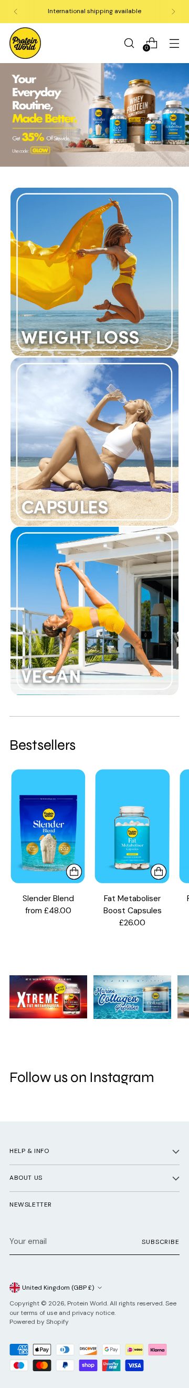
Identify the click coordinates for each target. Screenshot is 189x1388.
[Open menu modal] (174, 43)
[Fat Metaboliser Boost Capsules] (132, 826)
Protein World (87, 1303)
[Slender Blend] (48, 826)
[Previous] (15, 11)
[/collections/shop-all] (94, 115)
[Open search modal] (129, 43)
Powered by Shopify (39, 1322)
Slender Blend (48, 898)
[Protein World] (25, 43)
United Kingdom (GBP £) (58, 1287)
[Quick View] (74, 871)
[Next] (173, 11)
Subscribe (161, 1242)
